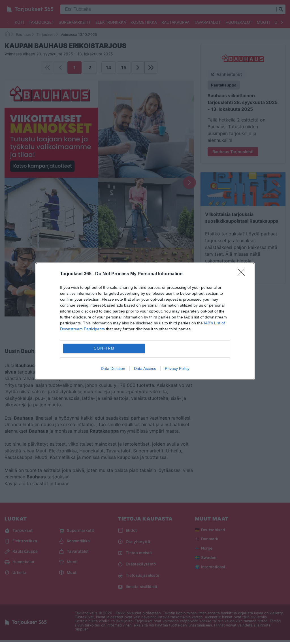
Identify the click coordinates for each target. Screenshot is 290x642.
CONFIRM (104, 348)
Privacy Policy (177, 368)
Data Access (145, 368)
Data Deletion (113, 368)
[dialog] (145, 321)
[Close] (243, 274)
